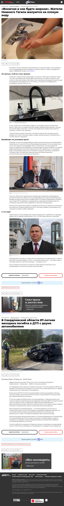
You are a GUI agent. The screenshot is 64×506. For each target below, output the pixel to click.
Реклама (14, 474)
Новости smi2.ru (6, 313)
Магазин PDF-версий (42, 474)
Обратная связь (39, 476)
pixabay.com (4, 60)
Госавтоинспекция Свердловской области (11, 371)
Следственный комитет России (20, 193)
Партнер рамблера (25, 500)
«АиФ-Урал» (15, 255)
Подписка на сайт (22, 474)
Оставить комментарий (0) (50, 275)
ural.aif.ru (31, 71)
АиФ (13, 122)
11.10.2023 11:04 (4, 6)
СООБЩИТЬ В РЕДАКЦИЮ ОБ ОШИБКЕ (53, 476)
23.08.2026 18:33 (5, 317)
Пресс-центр (32, 474)
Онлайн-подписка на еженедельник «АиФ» (22, 476)
